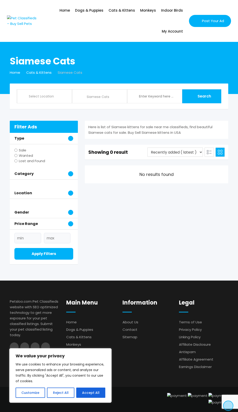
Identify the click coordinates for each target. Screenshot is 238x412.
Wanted (26, 155)
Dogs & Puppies (89, 10)
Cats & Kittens (122, 10)
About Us (130, 322)
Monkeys (148, 10)
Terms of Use (190, 322)
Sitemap (129, 337)
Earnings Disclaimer (195, 366)
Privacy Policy (190, 329)
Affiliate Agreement (196, 359)
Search (204, 96)
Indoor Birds (172, 10)
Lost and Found (32, 160)
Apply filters (44, 253)
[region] (60, 375)
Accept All (90, 392)
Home (65, 10)
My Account (172, 31)
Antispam (187, 351)
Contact (129, 329)
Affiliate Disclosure (195, 344)
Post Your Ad (213, 20)
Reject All (61, 392)
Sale (22, 150)
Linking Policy (190, 337)
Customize (30, 392)
